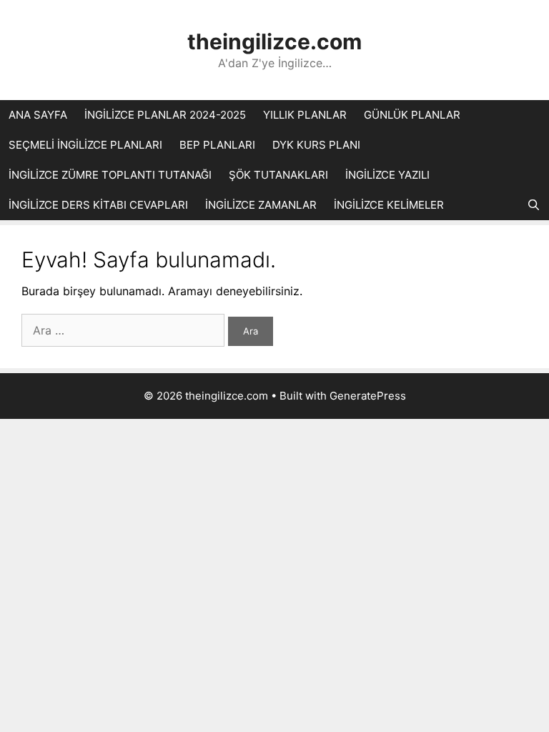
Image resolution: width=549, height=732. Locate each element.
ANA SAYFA (38, 115)
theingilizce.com (274, 41)
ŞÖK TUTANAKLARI (278, 175)
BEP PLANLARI (217, 145)
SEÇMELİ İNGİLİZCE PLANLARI (85, 145)
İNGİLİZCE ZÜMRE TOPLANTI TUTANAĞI (110, 175)
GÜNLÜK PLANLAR (412, 115)
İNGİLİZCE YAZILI (387, 175)
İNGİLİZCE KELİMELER (389, 205)
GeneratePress (368, 395)
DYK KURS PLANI (316, 145)
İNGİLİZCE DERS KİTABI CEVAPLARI (98, 205)
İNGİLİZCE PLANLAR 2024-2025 (165, 115)
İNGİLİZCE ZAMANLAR (261, 205)
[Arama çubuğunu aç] (533, 205)
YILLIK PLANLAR (305, 115)
